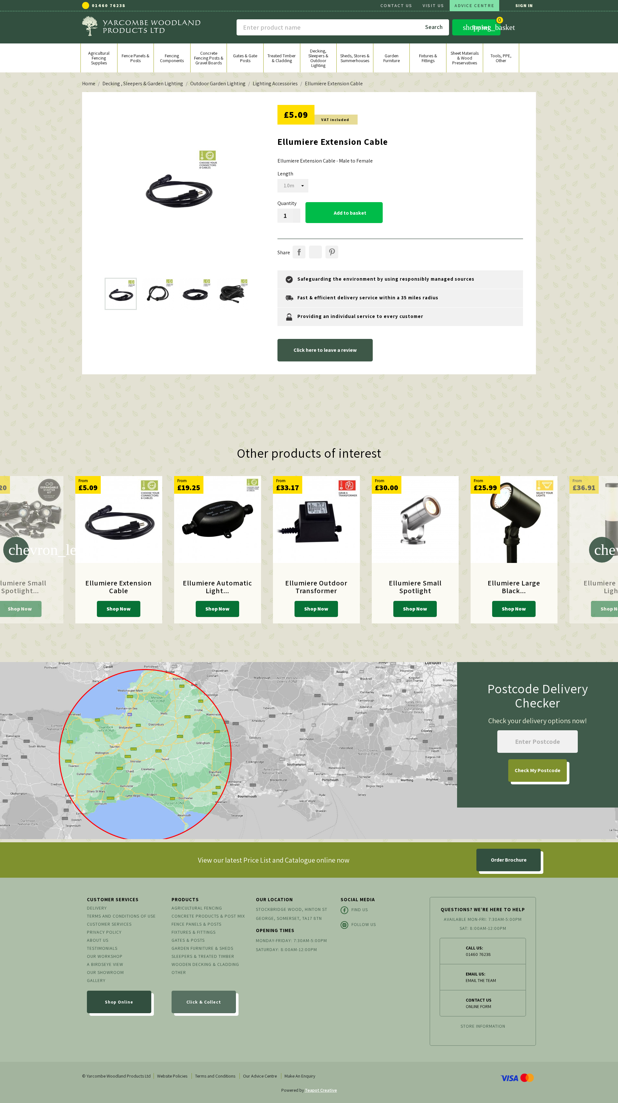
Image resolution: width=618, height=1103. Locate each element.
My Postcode (537, 770)
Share (299, 252)
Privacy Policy (104, 932)
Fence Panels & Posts (196, 924)
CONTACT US (396, 5)
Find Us (359, 909)
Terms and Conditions (215, 1076)
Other (179, 972)
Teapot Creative (321, 1090)
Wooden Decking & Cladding (205, 964)
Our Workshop (105, 956)
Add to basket (344, 213)
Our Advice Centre (260, 1076)
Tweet (315, 252)
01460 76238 (109, 5)
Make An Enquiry (300, 1076)
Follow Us (363, 924)
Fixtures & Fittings (194, 932)
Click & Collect (203, 1002)
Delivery (97, 908)
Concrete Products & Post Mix (208, 916)
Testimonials (102, 948)
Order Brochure (509, 859)
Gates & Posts (188, 940)
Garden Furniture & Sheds (202, 948)
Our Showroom (105, 972)
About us (97, 940)
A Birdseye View (105, 964)
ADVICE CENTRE (474, 5)
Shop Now (119, 608)
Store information (483, 1026)
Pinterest (331, 252)
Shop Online (119, 1002)
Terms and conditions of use (121, 916)
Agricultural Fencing (197, 908)
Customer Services (109, 924)
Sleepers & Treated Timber (203, 956)
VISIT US (433, 5)
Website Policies (172, 1076)
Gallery (96, 980)
